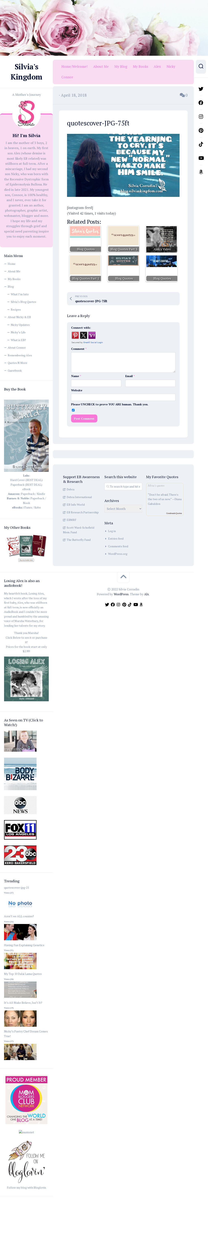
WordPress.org (117, 554)
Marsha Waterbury (26, 621)
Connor (67, 77)
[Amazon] (201, 172)
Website (76, 390)
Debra (70, 489)
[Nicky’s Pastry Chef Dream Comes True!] (20, 1060)
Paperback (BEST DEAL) (26, 485)
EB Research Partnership (83, 512)
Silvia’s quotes (156, 485)
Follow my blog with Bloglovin (26, 1187)
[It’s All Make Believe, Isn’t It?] (20, 1027)
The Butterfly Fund (79, 540)
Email (130, 376)
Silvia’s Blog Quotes (23, 302)
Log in (112, 531)
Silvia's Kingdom (26, 72)
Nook (26, 503)
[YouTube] (201, 158)
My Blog (120, 66)
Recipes (16, 309)
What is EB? (18, 340)
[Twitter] (201, 89)
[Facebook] (201, 103)
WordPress (121, 594)
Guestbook (15, 370)
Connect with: (81, 327)
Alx (146, 594)
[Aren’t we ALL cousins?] (20, 940)
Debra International (79, 497)
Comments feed (118, 546)
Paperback (28, 494)
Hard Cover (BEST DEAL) (26, 480)
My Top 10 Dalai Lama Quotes (23, 974)
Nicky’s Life (18, 332)
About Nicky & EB (19, 317)
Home (11, 264)
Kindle (41, 494)
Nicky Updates (20, 325)
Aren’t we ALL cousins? (19, 916)
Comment (79, 349)
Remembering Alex (20, 355)
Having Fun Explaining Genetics (24, 945)
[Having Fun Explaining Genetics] (20, 969)
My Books (14, 279)
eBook (26, 489)
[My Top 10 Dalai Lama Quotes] (20, 998)
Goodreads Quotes (174, 513)
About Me (14, 271)
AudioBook (11, 612)
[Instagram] (201, 116)
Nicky (171, 66)
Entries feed (116, 538)
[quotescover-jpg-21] (20, 912)
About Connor (17, 347)
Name (76, 376)
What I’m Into (20, 294)
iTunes (28, 507)
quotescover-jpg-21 (16, 887)
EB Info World (76, 504)
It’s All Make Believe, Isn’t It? (23, 1003)
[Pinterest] (201, 130)
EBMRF (71, 520)
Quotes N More (17, 363)
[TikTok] (201, 144)
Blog (11, 286)
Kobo (37, 507)
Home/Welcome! (74, 66)
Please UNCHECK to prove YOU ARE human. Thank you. (109, 404)
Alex (157, 66)
